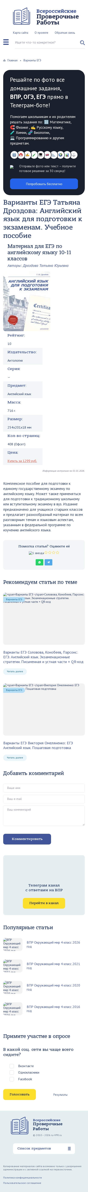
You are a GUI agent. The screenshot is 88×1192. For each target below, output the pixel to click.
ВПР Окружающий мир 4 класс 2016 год (53, 1009)
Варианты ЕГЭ (14, 599)
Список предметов (34, 1148)
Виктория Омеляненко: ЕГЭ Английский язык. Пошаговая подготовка (38, 745)
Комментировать (27, 839)
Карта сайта (20, 33)
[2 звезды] (46, 552)
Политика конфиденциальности (22, 1177)
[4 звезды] (54, 552)
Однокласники (28, 1072)
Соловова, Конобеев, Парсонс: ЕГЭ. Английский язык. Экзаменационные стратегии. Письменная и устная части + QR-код (43, 657)
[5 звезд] (57, 552)
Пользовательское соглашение (22, 1182)
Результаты (60, 1094)
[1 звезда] (36, 553)
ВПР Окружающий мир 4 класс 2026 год (53, 944)
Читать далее (15, 671)
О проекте (41, 33)
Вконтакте (26, 1066)
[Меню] (6, 42)
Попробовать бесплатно (44, 184)
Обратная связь (65, 33)
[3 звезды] (50, 552)
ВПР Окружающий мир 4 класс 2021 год (53, 966)
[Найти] (82, 44)
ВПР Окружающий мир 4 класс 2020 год (53, 987)
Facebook (25, 1079)
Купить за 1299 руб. (22, 461)
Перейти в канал (44, 903)
